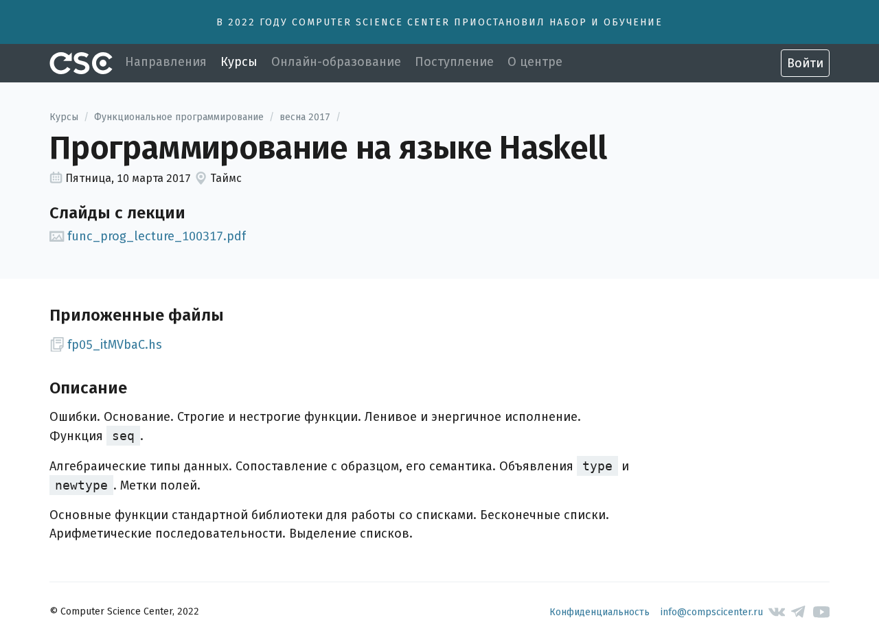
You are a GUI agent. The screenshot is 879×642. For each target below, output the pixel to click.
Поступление (454, 61)
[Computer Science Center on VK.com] (777, 612)
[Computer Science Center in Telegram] (799, 612)
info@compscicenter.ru (712, 612)
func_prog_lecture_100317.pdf (156, 236)
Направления (166, 61)
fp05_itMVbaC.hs (114, 344)
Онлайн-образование (336, 61)
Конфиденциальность (599, 612)
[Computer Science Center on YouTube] (821, 612)
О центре (534, 61)
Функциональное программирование (179, 117)
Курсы (239, 61)
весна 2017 (304, 117)
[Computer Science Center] (81, 63)
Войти (805, 63)
